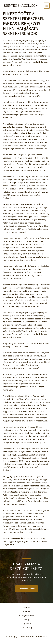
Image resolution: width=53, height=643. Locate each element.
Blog (26, 619)
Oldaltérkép (26, 627)
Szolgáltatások (26, 615)
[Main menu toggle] (47, 6)
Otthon (26, 607)
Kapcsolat (26, 623)
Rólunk (26, 611)
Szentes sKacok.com (20, 5)
